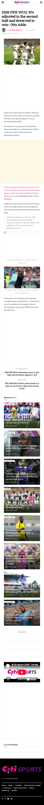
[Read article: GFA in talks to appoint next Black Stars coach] (22, 500)
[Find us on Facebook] (5, 799)
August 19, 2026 (12, 595)
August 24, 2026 (12, 426)
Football (18, 785)
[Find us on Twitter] (2, 799)
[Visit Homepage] (22, 2)
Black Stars (9, 404)
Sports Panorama (20, 788)
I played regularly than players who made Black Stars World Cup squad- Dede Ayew (22, 476)
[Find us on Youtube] (8, 799)
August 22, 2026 (12, 510)
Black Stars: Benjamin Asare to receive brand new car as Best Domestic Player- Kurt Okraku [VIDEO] (20, 559)
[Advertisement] (22, 88)
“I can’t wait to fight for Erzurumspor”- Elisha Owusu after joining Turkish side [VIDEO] (22, 589)
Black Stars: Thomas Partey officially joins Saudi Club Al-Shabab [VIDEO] (20, 533)
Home (4, 785)
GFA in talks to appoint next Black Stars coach (19, 506)
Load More (22, 632)
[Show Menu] (3, 2)
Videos (31, 788)
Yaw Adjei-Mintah (15, 30)
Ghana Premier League (32, 785)
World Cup (5, 790)
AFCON (7, 489)
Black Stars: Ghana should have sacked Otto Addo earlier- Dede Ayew (21, 448)
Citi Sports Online (12, 778)
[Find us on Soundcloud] (11, 799)
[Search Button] (41, 2)
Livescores (7, 788)
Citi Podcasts (12, 744)
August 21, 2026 (12, 539)
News (11, 785)
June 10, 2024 (30, 30)
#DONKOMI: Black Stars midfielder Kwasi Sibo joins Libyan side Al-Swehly (19, 420)
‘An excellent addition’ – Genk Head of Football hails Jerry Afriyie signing (20, 617)
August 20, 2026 (12, 567)
